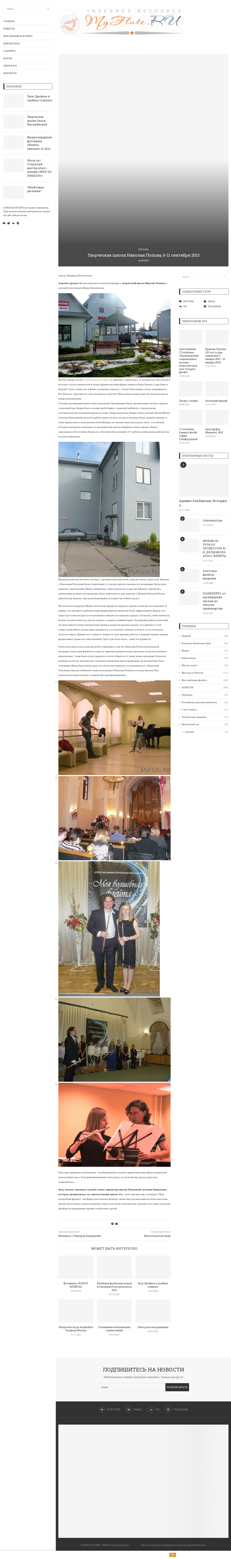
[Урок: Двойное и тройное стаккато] (13, 101)
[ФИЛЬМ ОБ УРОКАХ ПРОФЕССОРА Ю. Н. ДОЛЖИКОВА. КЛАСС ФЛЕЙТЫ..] (189, 546)
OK (172, 1555)
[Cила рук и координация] (153, 1311)
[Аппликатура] (189, 525)
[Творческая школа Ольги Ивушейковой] (13, 121)
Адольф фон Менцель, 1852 (214, 431)
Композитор (205, 658)
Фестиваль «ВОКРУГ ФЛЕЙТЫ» (75, 1285)
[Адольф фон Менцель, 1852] (216, 417)
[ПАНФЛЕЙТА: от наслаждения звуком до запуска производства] (189, 598)
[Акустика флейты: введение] (189, 576)
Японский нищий (216, 400)
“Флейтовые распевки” (35, 189)
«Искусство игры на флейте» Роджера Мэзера (75, 1329)
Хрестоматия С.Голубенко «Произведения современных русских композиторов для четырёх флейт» (189, 360)
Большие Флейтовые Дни (205, 643)
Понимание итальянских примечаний (114, 1329)
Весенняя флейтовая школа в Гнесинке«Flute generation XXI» (114, 1287)
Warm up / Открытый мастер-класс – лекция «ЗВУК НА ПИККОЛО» (39, 168)
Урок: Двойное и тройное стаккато (39, 98)
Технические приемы (205, 717)
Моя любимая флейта (18, 36)
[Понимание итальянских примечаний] (114, 1311)
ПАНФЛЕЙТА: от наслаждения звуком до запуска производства (214, 601)
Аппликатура (212, 520)
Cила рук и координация (152, 1327)
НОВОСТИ (9, 28)
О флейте (9, 50)
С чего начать (205, 709)
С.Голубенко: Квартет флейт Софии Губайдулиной (188, 434)
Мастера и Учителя (205, 672)
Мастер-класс (205, 665)
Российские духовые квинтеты (205, 702)
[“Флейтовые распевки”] (13, 192)
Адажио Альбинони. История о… (203, 503)
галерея (206, 731)
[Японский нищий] (216, 388)
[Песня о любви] (190, 388)
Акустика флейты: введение (210, 574)
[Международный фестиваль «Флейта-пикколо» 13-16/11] (13, 142)
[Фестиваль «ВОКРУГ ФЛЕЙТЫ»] (76, 1267)
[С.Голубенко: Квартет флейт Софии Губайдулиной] (190, 417)
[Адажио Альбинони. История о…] (203, 480)
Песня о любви (188, 400)
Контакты (9, 73)
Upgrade (205, 635)
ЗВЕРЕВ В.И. (10, 65)
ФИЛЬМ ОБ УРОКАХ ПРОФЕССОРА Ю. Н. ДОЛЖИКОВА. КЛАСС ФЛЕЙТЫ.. (215, 548)
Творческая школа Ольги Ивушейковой (37, 120)
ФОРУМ (7, 58)
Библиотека (11, 43)
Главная (9, 21)
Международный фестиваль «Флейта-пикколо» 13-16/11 (39, 142)
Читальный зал (205, 724)
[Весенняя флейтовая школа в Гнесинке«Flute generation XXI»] (114, 1267)
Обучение (143, 249)
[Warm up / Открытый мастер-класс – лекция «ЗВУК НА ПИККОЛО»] (13, 165)
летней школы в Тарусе (96, 379)
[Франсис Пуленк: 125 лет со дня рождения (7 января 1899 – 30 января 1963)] (216, 337)
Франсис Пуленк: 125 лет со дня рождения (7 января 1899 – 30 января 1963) (215, 355)
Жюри (205, 650)
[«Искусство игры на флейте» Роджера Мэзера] (76, 1311)
